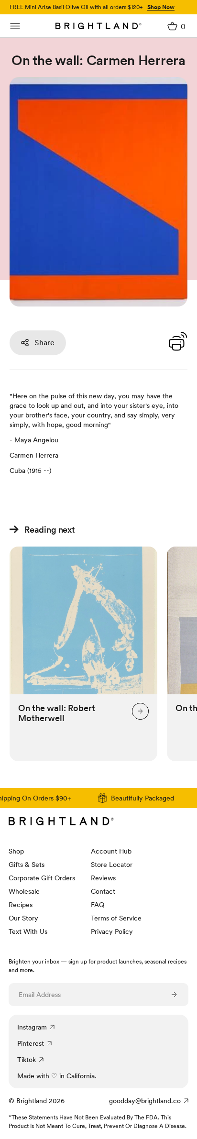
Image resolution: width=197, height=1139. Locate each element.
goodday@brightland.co (145, 1101)
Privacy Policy (112, 931)
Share (44, 342)
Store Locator (111, 864)
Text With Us (28, 931)
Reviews (103, 878)
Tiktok (26, 1059)
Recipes (21, 905)
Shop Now (161, 7)
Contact (103, 891)
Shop (16, 851)
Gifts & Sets (26, 864)
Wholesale (24, 891)
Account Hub (111, 851)
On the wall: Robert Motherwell (56, 713)
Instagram (32, 1027)
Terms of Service (116, 918)
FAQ (97, 905)
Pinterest (30, 1043)
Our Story (23, 918)
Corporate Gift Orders (42, 878)
